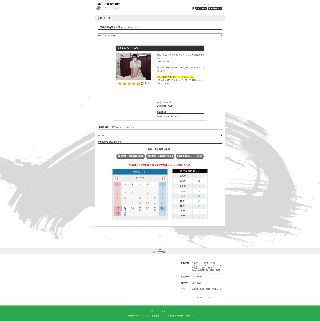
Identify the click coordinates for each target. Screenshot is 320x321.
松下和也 (174, 116)
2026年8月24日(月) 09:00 (131, 156)
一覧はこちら (133, 28)
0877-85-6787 (199, 276)
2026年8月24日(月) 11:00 (189, 156)
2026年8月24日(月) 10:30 (160, 156)
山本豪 (167, 116)
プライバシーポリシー (160, 311)
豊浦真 (159, 116)
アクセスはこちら (204, 297)
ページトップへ (160, 251)
